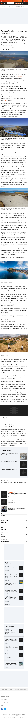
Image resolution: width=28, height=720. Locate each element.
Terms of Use (4, 717)
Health (9, 499)
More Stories (7, 604)
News (2, 28)
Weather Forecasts (11, 492)
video (9, 507)
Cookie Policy (12, 717)
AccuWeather (4, 689)
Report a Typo (3, 486)
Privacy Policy (8, 717)
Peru (6, 100)
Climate (5, 28)
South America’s (20, 76)
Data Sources (23, 717)
